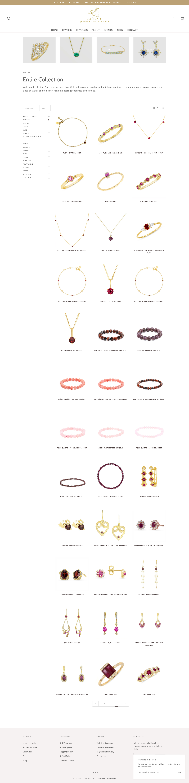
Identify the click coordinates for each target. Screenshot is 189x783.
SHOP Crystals (66, 747)
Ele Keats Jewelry (82, 778)
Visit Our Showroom (105, 743)
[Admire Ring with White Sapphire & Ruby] (149, 230)
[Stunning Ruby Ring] (149, 181)
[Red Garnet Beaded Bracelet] (72, 476)
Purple (26, 133)
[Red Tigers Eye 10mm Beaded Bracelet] (110, 330)
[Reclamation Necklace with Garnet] (72, 230)
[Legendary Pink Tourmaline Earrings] (72, 673)
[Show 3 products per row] (158, 108)
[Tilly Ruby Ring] (110, 181)
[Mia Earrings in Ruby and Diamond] (149, 525)
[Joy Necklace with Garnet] (72, 330)
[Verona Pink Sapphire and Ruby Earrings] (149, 622)
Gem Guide (27, 752)
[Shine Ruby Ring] (110, 673)
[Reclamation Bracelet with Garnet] (149, 281)
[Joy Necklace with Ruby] (110, 281)
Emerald (26, 157)
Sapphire (26, 150)
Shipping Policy (66, 752)
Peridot (26, 167)
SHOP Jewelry (66, 743)
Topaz (25, 171)
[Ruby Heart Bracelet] (72, 132)
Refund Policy (65, 756)
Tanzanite (27, 177)
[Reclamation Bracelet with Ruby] (72, 281)
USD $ (93, 772)
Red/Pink (26, 120)
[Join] (177, 772)
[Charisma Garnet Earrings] (72, 574)
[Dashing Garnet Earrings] (149, 574)
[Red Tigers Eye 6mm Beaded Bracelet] (149, 378)
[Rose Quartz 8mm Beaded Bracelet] (72, 427)
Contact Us (101, 756)
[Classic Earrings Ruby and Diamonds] (110, 574)
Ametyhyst (27, 174)
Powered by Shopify (107, 778)
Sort (44, 108)
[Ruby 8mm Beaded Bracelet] (149, 330)
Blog (25, 761)
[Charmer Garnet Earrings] (72, 525)
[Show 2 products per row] (153, 108)
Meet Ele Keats (29, 743)
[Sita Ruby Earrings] (72, 622)
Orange (26, 123)
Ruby (25, 154)
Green (25, 127)
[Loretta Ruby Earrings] (110, 622)
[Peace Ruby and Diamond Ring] (110, 132)
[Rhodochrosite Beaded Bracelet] (72, 378)
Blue (25, 130)
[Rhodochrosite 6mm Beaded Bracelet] (110, 378)
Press (25, 756)
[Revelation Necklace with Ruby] (149, 132)
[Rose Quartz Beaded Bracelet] (110, 427)
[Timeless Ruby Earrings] (149, 476)
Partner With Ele (30, 747)
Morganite (27, 161)
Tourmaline (28, 164)
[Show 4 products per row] (163, 108)
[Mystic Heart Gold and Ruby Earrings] (110, 525)
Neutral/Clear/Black (32, 137)
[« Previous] (95, 704)
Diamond (26, 147)
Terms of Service (67, 761)
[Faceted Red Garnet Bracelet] (110, 476)
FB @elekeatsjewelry (105, 747)
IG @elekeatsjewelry (105, 752)
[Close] (181, 759)
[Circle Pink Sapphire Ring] (72, 181)
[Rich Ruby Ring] (149, 673)
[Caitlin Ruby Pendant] (110, 230)
